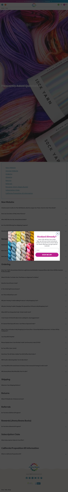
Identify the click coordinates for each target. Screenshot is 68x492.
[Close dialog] (57, 233)
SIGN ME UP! (47, 255)
